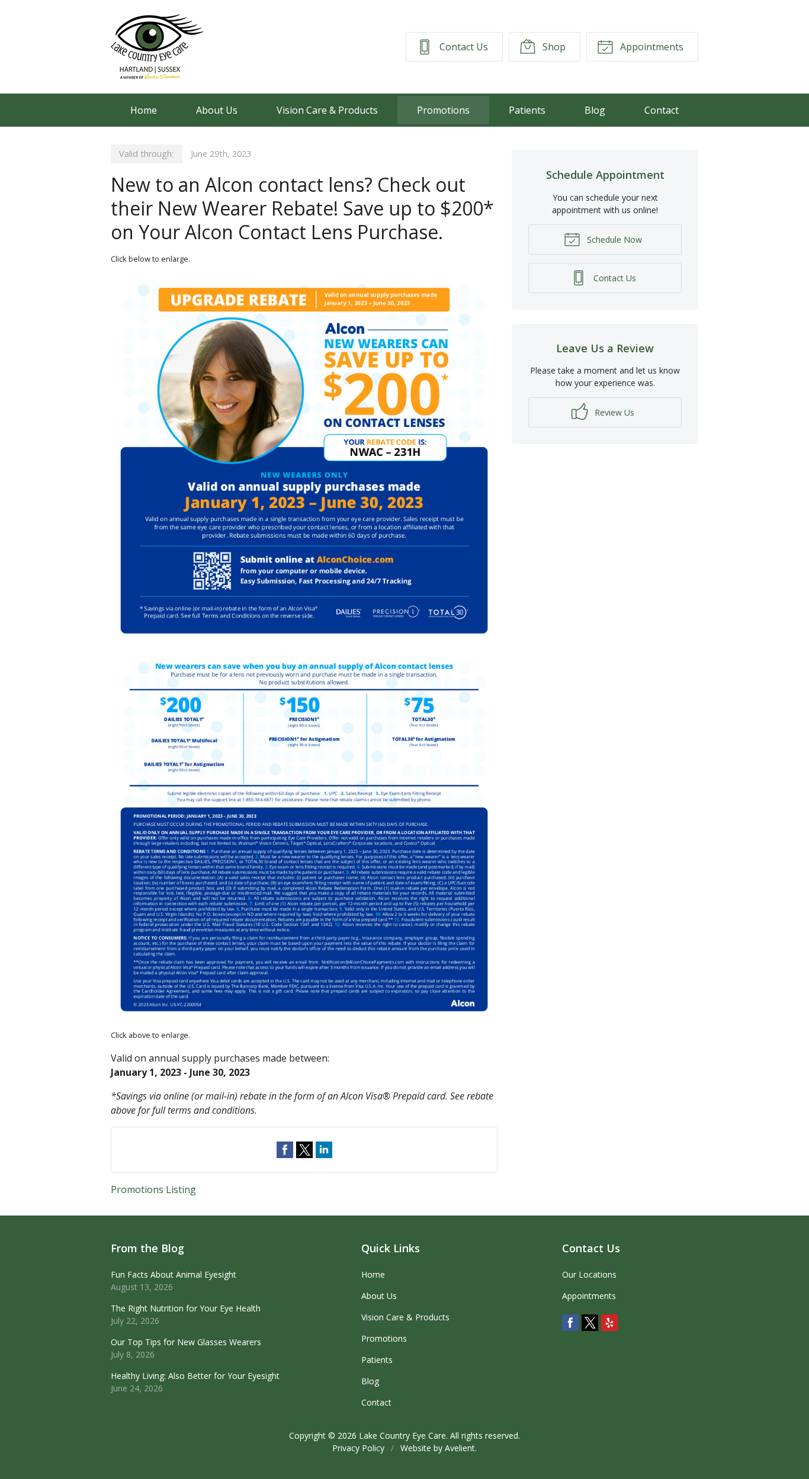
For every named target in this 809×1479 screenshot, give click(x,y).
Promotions (443, 110)
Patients (527, 110)
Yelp (609, 1322)
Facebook (570, 1322)
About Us (216, 110)
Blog (595, 110)
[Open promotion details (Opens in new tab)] (304, 647)
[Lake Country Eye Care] (157, 46)
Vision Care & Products (327, 110)
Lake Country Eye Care (402, 1435)
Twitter (590, 1322)
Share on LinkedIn (324, 1150)
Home (143, 110)
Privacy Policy (358, 1448)
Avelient (460, 1448)
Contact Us (462, 46)
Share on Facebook (285, 1150)
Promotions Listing (153, 1189)
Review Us (613, 412)
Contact (661, 110)
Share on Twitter (304, 1150)
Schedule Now (613, 239)
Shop (553, 46)
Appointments (650, 46)
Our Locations (589, 1274)
